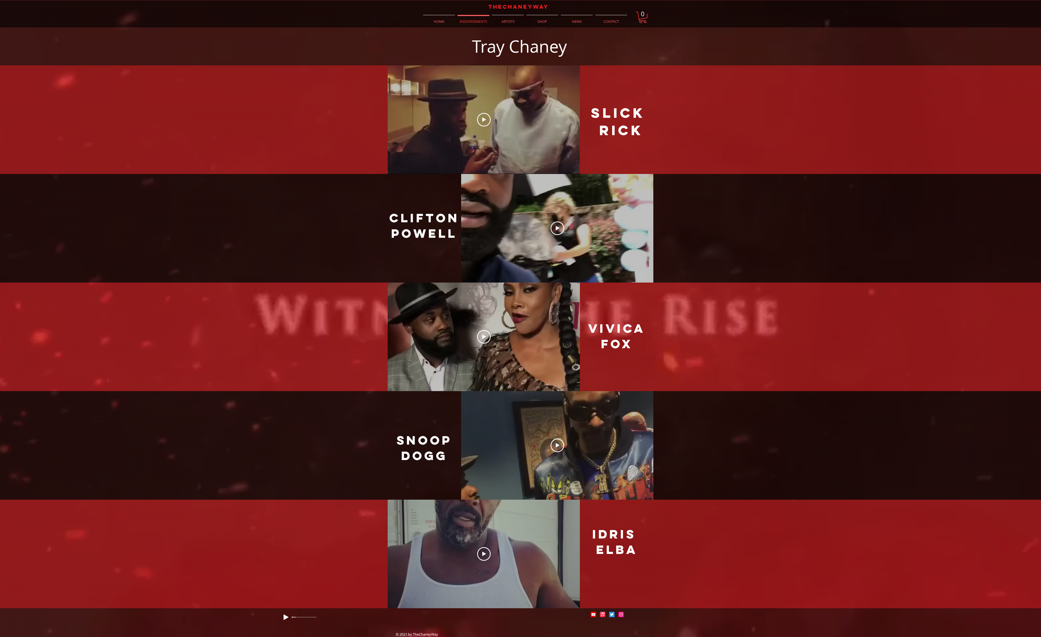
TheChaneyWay (518, 6)
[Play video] (484, 119)
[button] (643, 17)
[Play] (286, 617)
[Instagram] (621, 614)
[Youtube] (593, 614)
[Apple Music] (602, 614)
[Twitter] (612, 614)
